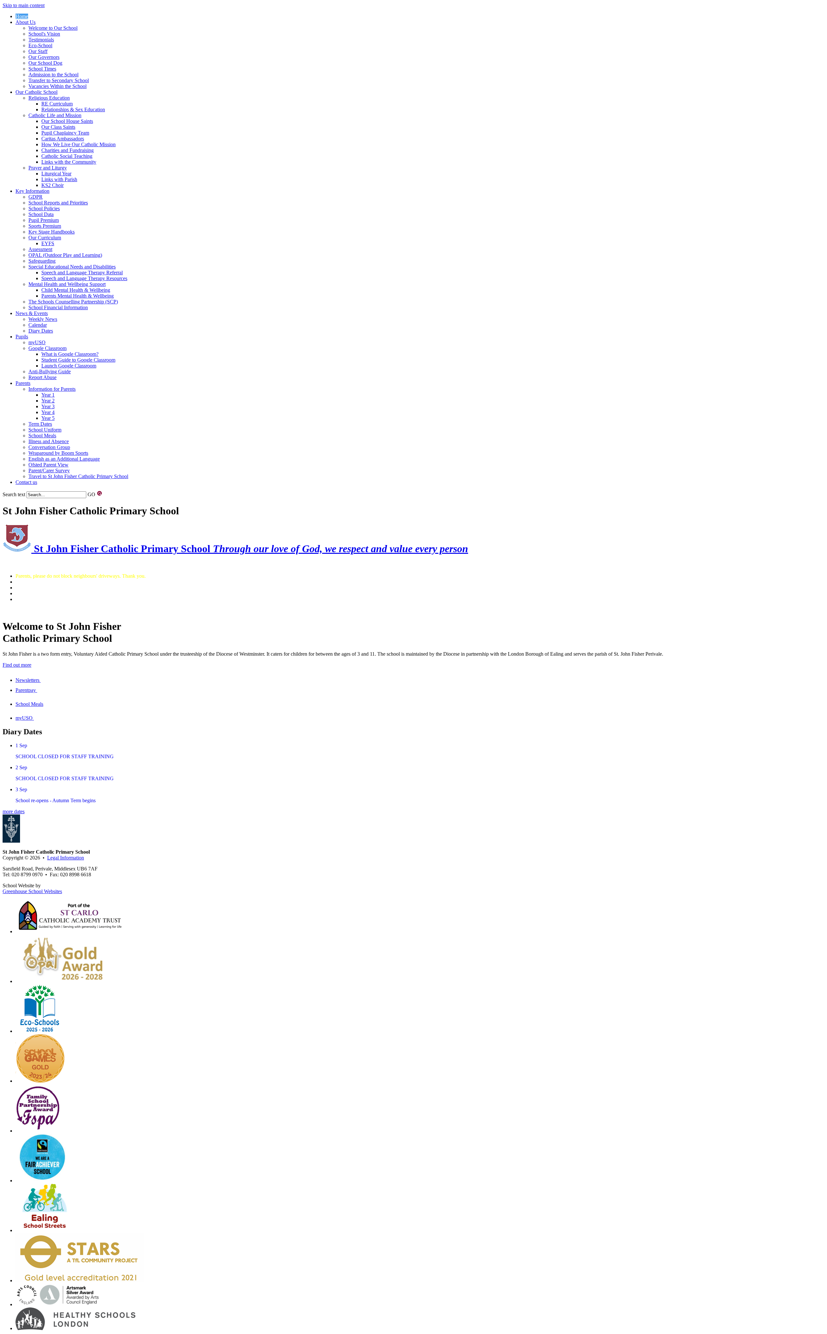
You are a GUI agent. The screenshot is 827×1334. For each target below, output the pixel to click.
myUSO (37, 342)
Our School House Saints (67, 121)
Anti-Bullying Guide (49, 371)
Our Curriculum (44, 237)
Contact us (26, 482)
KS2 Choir (52, 185)
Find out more (17, 665)
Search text (14, 494)
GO (91, 494)
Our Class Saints (58, 127)
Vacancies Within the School (57, 86)
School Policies (44, 208)
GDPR (35, 197)
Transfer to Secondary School (58, 80)
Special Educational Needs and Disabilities (72, 266)
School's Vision (44, 34)
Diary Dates (40, 331)
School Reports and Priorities (58, 202)
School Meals (42, 435)
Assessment (40, 249)
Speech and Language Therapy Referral (82, 272)
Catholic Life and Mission (54, 115)
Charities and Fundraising (67, 150)
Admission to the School (53, 74)
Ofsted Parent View (48, 464)
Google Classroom (47, 348)
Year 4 (48, 412)
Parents (23, 383)
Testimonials (41, 39)
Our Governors (43, 57)
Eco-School (40, 45)
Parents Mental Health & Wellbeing (77, 296)
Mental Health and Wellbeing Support (67, 284)
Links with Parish (59, 179)
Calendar (37, 325)
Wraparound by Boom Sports (58, 453)
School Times (42, 68)
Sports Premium (44, 226)
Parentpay (26, 690)
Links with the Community (68, 162)
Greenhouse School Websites (32, 891)
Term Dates (40, 424)
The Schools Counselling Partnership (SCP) (73, 301)
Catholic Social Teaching (66, 156)
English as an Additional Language (64, 459)
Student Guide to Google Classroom (78, 360)
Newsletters (28, 680)
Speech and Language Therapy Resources (84, 278)
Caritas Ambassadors (62, 138)
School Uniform (44, 429)
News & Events (32, 313)
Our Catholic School (37, 92)
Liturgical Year (56, 173)
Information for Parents (52, 389)
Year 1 (48, 395)
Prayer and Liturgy (47, 167)
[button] (99, 493)
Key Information (32, 191)
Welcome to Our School (53, 28)
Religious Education (49, 98)
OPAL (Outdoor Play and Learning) (65, 255)
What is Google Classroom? (70, 354)
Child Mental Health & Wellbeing (75, 290)
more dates (14, 811)
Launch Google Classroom (68, 365)
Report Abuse (42, 377)
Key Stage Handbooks (51, 232)
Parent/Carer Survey (49, 470)
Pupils (22, 336)
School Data (41, 214)
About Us (26, 22)
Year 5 (48, 418)
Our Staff (37, 51)
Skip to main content (24, 5)
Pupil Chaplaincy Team (65, 133)
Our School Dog (45, 63)
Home (22, 16)
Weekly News (42, 319)
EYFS (47, 243)
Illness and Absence (48, 441)
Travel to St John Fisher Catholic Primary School (78, 476)
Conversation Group (49, 447)
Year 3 (48, 406)
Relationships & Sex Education (73, 109)
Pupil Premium (43, 220)
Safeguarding (42, 261)
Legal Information (65, 857)
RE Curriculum (57, 103)
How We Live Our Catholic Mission (78, 144)
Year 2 (48, 400)
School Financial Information (58, 307)
